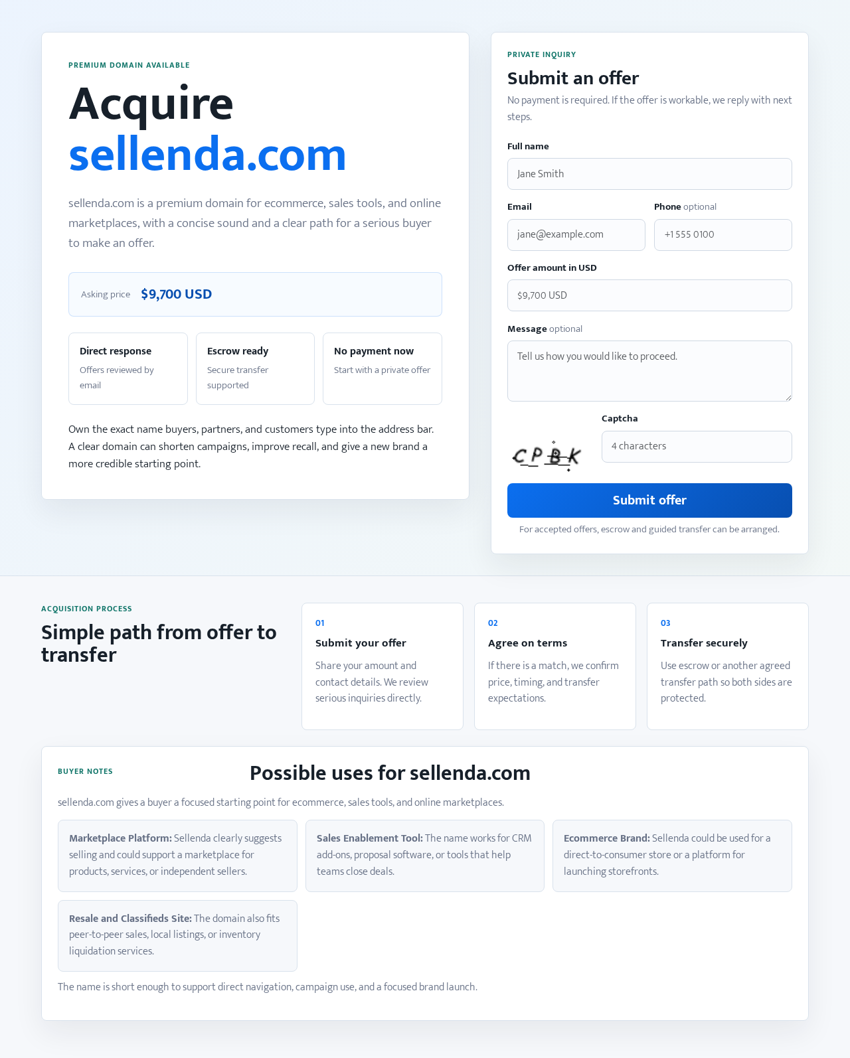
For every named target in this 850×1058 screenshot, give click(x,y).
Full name (528, 147)
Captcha (620, 419)
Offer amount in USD (552, 268)
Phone (685, 207)
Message (544, 329)
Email (519, 207)
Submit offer (650, 500)
